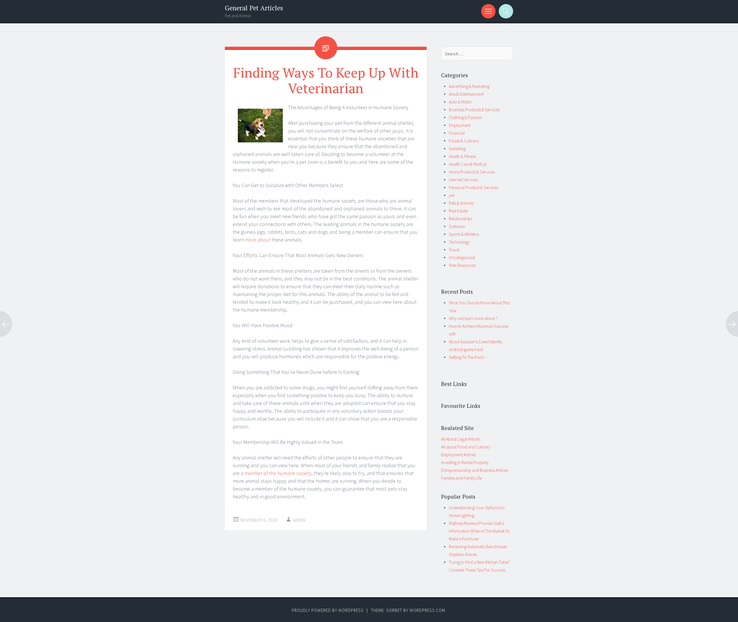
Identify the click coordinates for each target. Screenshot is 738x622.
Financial (457, 133)
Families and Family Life (461, 478)
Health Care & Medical (468, 164)
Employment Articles (458, 454)
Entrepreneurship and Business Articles (474, 470)
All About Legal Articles (460, 439)
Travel (454, 249)
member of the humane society (277, 473)
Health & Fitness (462, 156)
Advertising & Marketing (469, 86)
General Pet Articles (254, 7)
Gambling (457, 148)
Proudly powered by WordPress (328, 610)
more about (257, 239)
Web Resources (462, 265)
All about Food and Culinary (466, 447)
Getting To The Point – (468, 357)
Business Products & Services (474, 109)
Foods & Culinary (464, 141)
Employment (459, 125)
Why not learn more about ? (473, 318)
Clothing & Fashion (465, 117)
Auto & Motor (460, 102)
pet (451, 195)
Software (457, 226)
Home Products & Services (472, 172)
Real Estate (458, 211)
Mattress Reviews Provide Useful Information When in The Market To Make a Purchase (479, 531)
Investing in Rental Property (465, 462)
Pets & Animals (461, 203)
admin (299, 520)
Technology (459, 242)
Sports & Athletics (464, 234)
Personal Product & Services (473, 187)
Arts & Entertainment (466, 94)
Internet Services (463, 179)
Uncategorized (462, 257)
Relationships (460, 218)
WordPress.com (427, 610)
